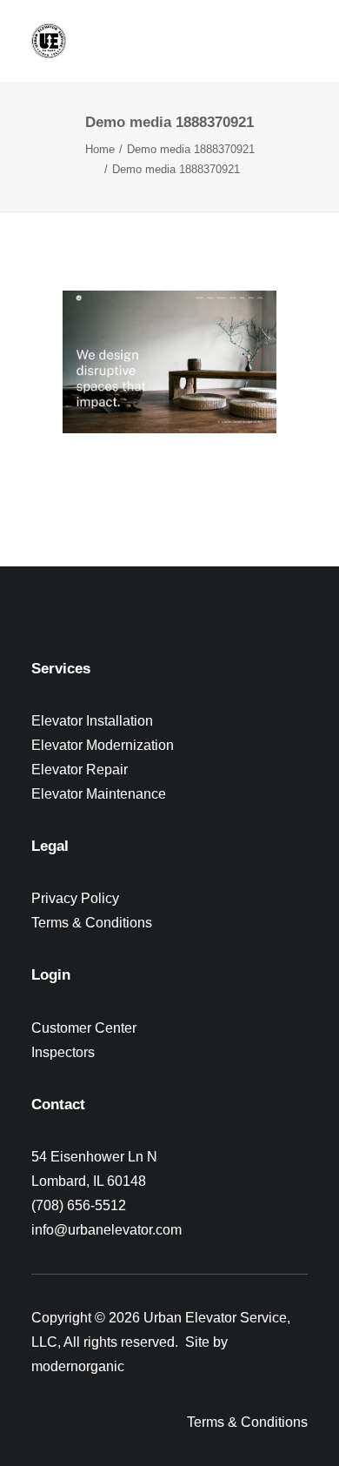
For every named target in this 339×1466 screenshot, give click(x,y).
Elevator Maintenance (98, 794)
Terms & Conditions (91, 922)
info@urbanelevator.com (106, 1229)
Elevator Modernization (102, 745)
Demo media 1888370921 (191, 149)
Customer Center (83, 1028)
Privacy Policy (75, 898)
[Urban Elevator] (48, 40)
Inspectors (63, 1052)
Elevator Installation (92, 720)
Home (100, 149)
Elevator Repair (79, 769)
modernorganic (77, 1366)
